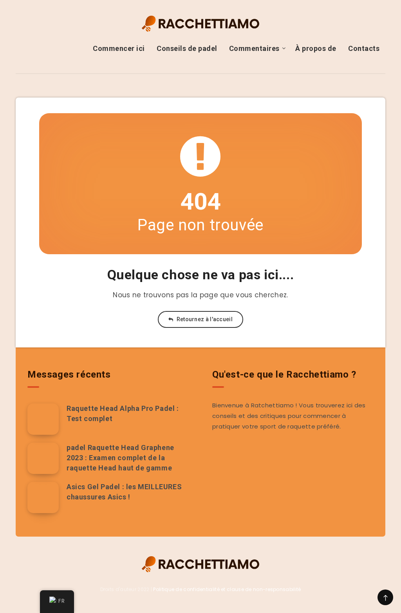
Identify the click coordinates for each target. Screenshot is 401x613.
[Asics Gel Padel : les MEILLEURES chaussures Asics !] (43, 497)
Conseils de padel (187, 48)
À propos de (315, 48)
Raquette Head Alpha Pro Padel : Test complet (123, 413)
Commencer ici (119, 48)
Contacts (363, 48)
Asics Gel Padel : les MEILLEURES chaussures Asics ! (124, 492)
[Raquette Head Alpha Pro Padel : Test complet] (43, 419)
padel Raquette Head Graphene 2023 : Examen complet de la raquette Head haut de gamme (120, 457)
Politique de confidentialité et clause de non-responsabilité (227, 589)
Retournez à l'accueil (204, 319)
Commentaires (254, 48)
